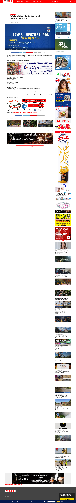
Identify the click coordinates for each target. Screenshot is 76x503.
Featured (15, 112)
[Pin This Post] (29, 52)
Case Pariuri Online (18, 484)
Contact (56, 1)
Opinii (41, 1)
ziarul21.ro (12, 20)
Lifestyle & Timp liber (34, 1)
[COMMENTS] (44, 52)
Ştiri (48, 1)
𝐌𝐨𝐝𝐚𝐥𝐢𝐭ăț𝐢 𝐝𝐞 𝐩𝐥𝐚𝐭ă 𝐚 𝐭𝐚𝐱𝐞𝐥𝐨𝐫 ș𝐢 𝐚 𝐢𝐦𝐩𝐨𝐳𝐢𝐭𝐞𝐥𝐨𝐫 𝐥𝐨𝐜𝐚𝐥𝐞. (30, 112)
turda (18, 112)
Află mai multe (68, 497)
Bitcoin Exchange (8, 484)
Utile (52, 1)
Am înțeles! (67, 499)
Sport (45, 1)
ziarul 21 (21, 112)
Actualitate (17, 1)
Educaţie (27, 1)
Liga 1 (13, 484)
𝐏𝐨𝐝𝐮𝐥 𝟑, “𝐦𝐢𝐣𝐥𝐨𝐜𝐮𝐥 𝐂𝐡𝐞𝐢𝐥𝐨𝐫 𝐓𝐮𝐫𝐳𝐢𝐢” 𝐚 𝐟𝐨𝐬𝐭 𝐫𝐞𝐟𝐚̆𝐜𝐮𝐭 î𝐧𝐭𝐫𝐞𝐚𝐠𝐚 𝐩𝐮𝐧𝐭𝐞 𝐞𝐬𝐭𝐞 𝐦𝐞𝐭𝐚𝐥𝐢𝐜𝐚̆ (29, 128)
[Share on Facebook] (15, 52)
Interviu (22, 1)
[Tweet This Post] (22, 52)
